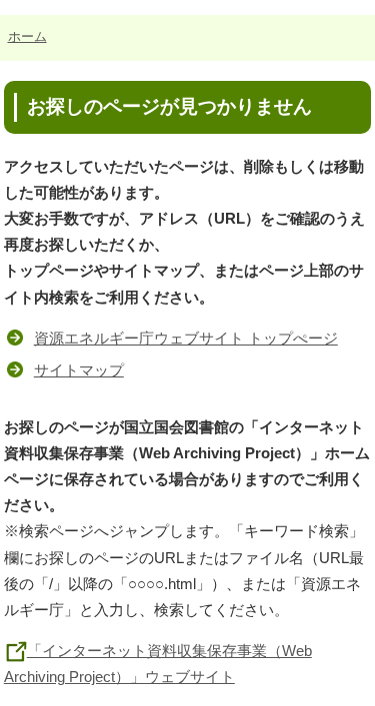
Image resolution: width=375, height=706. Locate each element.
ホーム (27, 36)
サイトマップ (79, 369)
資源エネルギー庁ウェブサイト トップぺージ (186, 338)
